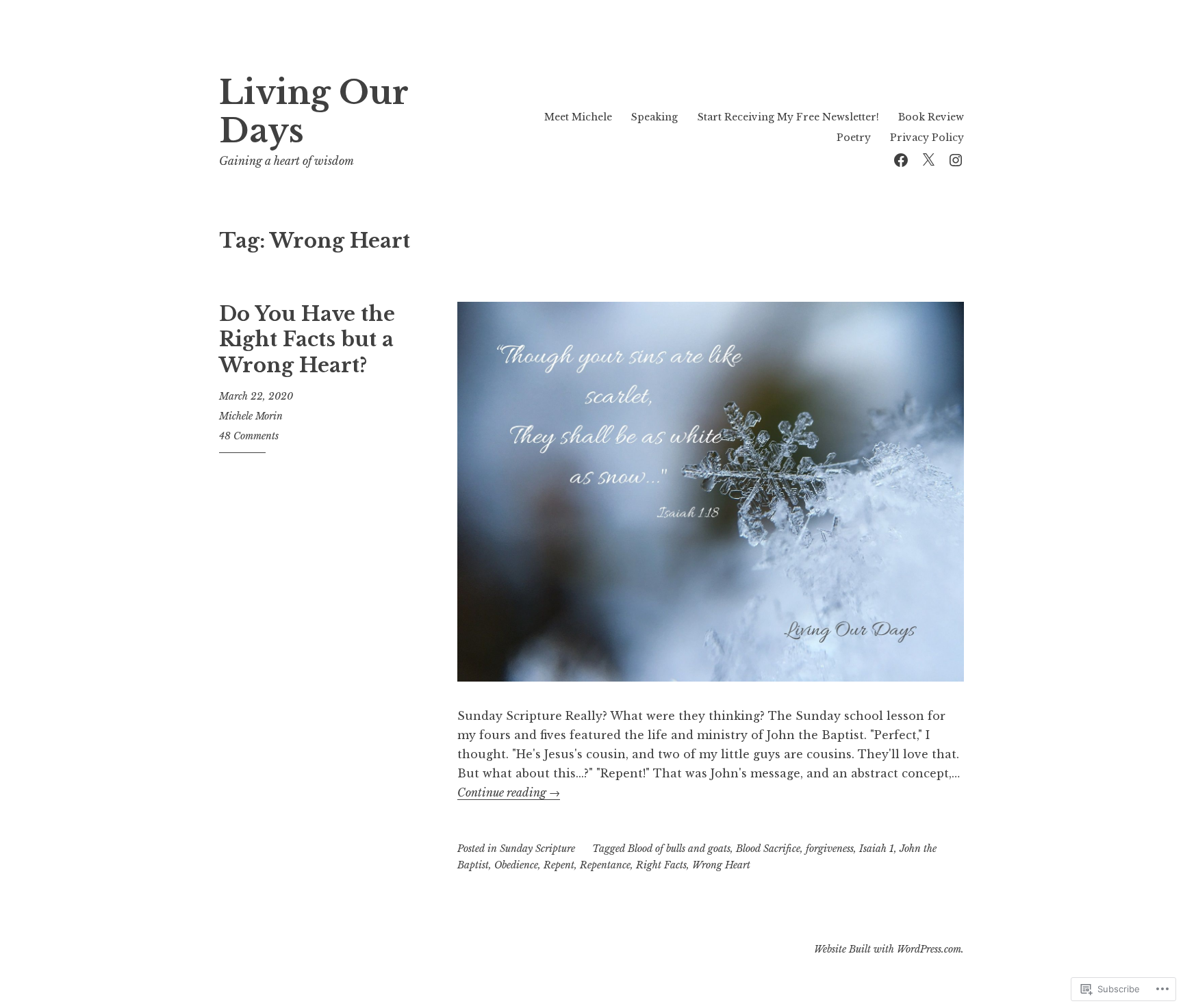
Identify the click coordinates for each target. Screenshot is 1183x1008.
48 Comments (249, 436)
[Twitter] (928, 158)
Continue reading (508, 792)
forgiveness (830, 848)
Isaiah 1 (876, 848)
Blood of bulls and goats (679, 848)
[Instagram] (955, 158)
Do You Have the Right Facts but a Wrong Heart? (307, 340)
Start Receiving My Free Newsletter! (788, 117)
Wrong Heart (721, 865)
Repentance (605, 865)
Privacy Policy (927, 137)
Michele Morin (251, 416)
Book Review (931, 117)
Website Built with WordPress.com (887, 949)
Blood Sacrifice (768, 848)
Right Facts (661, 865)
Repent (559, 865)
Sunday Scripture (537, 848)
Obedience (516, 865)
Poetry (854, 137)
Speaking (654, 117)
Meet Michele (578, 117)
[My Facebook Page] (901, 158)
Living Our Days (313, 112)
